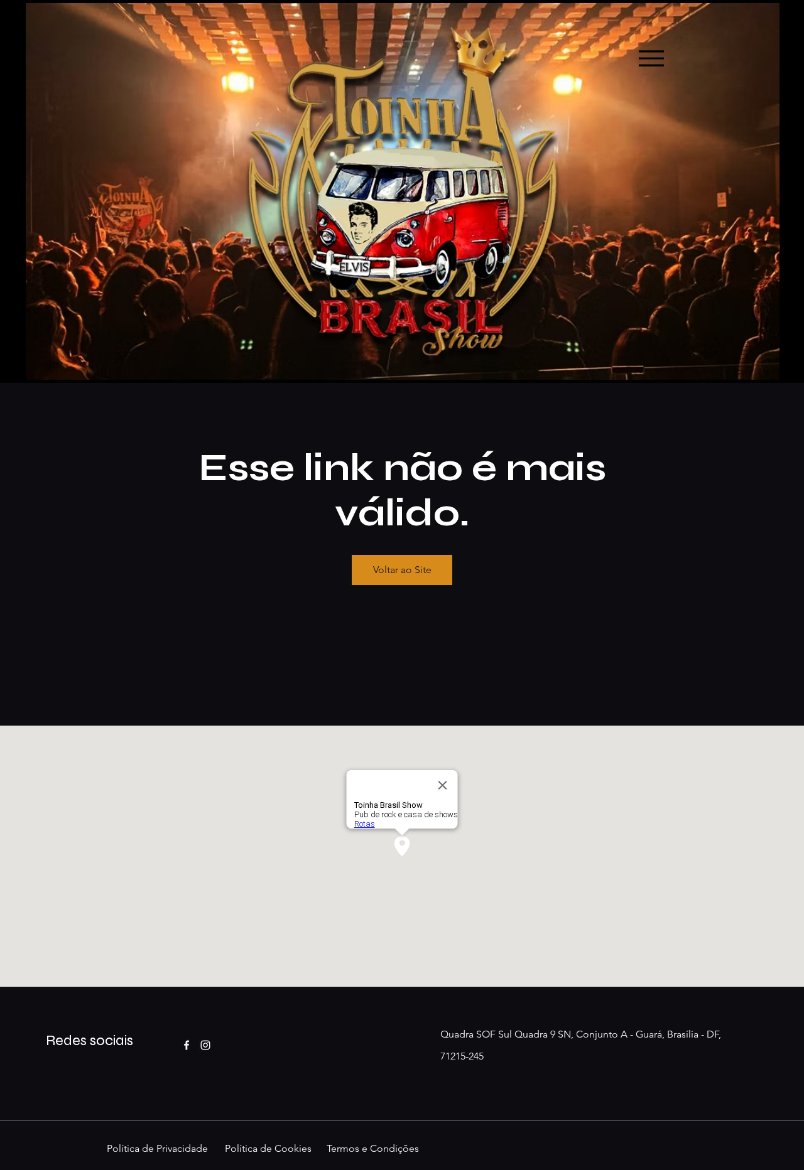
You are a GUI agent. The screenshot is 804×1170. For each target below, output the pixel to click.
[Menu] (651, 58)
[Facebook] (186, 1045)
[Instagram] (205, 1045)
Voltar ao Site (402, 570)
